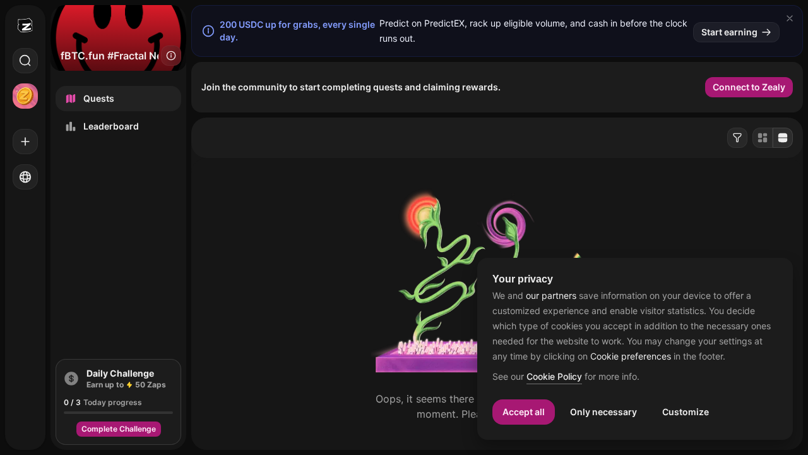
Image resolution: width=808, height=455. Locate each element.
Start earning (729, 32)
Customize (685, 411)
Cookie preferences (630, 356)
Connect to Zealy (749, 87)
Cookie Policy (554, 377)
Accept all (523, 411)
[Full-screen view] (783, 138)
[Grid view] (762, 138)
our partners (551, 295)
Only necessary (603, 411)
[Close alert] (790, 18)
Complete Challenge (118, 429)
